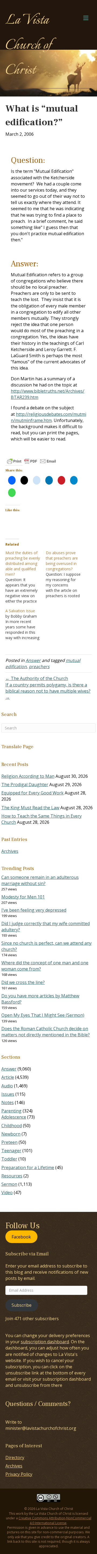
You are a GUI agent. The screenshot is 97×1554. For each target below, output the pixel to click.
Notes (7, 1102)
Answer (33, 660)
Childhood (11, 1126)
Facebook (21, 1237)
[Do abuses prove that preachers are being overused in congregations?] (66, 574)
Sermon (9, 1184)
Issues (7, 1094)
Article (7, 1077)
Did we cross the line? (23, 982)
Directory (14, 1457)
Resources (11, 1176)
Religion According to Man (27, 776)
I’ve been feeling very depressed (33, 910)
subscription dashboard (45, 1342)
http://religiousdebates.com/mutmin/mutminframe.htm (48, 417)
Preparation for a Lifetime (27, 1167)
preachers (39, 666)
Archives (9, 851)
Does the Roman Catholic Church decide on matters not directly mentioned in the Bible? (45, 1032)
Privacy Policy (18, 1474)
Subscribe (22, 1305)
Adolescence (13, 1117)
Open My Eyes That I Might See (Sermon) (42, 1015)
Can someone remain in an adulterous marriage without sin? (40, 880)
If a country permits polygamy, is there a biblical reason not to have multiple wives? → (48, 691)
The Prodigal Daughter (24, 784)
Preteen (9, 1142)
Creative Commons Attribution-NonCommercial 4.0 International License (55, 1520)
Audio (7, 1086)
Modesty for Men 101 (23, 897)
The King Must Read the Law (30, 808)
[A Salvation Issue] (25, 624)
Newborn (10, 1134)
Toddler (9, 1159)
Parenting (11, 1111)
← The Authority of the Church (36, 678)
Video (7, 1192)
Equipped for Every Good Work (32, 793)
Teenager (11, 1151)
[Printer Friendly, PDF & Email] (31, 461)
